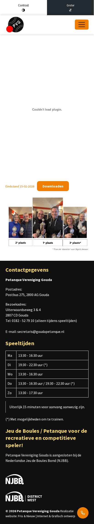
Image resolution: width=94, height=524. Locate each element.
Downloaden (52, 186)
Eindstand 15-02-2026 (19, 186)
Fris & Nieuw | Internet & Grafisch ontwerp (46, 516)
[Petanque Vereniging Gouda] (14, 24)
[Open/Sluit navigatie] (82, 25)
